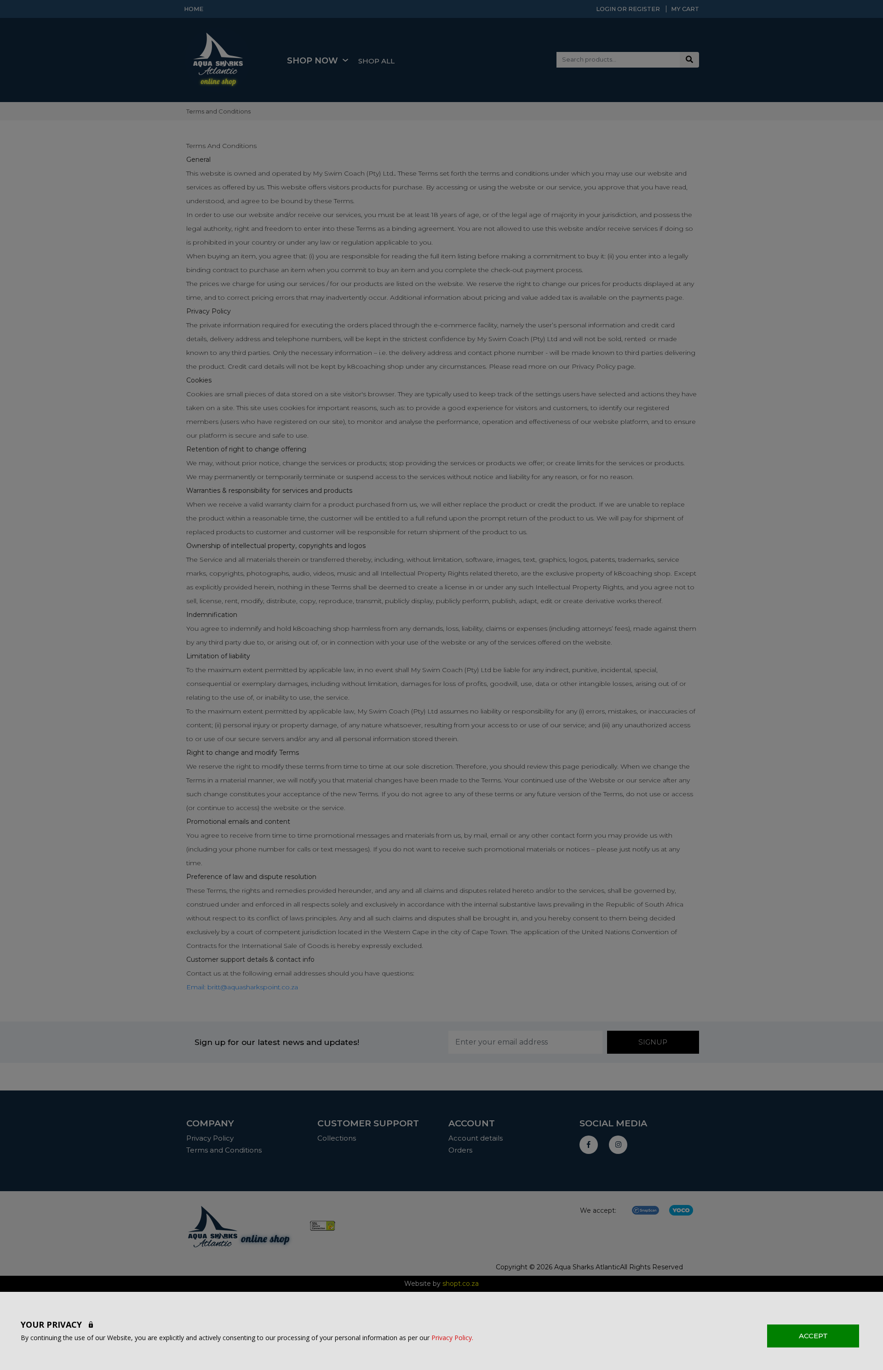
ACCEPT (813, 1335)
